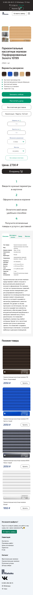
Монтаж (27, 236)
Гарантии (5, 547)
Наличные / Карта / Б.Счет (16, 114)
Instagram (14, 5)
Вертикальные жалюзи (10, 559)
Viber (28, 2)
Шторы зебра (6, 565)
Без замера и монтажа (16, 158)
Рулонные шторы (8, 563)
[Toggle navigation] (28, 13)
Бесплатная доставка (16, 107)
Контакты (5, 541)
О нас (3, 550)
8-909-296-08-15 (8, 2)
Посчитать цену (16, 101)
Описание (5, 236)
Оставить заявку (19, 13)
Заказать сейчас (16, 94)
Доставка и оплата (12, 236)
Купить (25, 383)
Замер (20, 236)
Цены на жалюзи (8, 545)
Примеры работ (7, 543)
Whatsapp (20, 2)
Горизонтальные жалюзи (10, 561)
